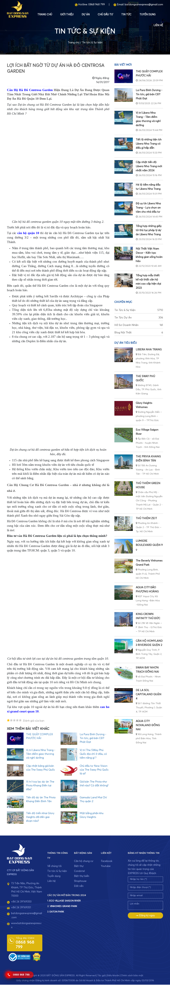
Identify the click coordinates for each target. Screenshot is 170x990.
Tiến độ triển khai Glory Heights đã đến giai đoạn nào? (40, 817)
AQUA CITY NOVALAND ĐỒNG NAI (148, 725)
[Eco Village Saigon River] (123, 435)
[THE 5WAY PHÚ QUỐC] (123, 381)
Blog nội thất (138, 332)
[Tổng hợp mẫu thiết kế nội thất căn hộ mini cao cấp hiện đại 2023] (123, 280)
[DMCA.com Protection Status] (36, 957)
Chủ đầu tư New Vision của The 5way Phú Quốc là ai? (94, 770)
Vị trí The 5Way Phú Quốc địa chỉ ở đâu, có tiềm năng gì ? (93, 754)
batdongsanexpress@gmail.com (144, 4)
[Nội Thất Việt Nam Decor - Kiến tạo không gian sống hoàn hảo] (123, 253)
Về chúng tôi (54, 866)
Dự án (86, 14)
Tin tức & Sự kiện (92, 42)
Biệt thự (79, 866)
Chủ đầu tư (105, 14)
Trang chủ (45, 14)
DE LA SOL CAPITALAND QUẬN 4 (148, 694)
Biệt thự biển (81, 876)
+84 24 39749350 (21, 901)
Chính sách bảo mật (132, 975)
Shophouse (80, 881)
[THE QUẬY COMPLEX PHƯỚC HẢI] (123, 76)
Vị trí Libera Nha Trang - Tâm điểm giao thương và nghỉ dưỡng (40, 754)
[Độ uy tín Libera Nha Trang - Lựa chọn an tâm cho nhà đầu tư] (123, 208)
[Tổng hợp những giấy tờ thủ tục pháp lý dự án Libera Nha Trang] (123, 231)
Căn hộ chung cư (83, 861)
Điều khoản (113, 975)
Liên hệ (158, 25)
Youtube (106, 866)
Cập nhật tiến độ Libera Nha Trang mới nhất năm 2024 (149, 166)
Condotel (79, 871)
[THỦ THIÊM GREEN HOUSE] (123, 488)
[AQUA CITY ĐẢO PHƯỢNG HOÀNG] (123, 592)
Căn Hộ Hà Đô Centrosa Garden (30, 90)
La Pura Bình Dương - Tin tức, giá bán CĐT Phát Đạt (93, 738)
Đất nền (79, 886)
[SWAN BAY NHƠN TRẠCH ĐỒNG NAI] (123, 673)
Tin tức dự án (138, 317)
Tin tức (126, 14)
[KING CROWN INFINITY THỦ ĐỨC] (123, 619)
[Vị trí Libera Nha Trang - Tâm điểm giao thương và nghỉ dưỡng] (123, 117)
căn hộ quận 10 (28, 233)
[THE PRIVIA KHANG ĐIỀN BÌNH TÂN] (123, 461)
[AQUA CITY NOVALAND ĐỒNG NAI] (123, 726)
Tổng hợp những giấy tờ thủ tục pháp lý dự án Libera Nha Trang (149, 230)
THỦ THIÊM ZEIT (146, 518)
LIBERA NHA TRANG (149, 349)
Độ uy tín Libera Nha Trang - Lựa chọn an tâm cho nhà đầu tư (148, 207)
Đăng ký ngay (146, 915)
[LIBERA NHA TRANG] (123, 354)
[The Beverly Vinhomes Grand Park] (123, 566)
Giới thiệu (67, 14)
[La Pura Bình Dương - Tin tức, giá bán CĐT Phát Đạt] (123, 95)
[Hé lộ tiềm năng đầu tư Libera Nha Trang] (123, 189)
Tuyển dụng (148, 14)
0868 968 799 (96, 4)
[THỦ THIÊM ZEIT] (123, 523)
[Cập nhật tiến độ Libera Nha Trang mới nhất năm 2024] (123, 167)
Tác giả (101, 975)
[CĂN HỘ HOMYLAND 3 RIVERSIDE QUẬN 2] (123, 646)
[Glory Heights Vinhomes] (123, 408)
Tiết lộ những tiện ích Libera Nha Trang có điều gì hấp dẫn (149, 143)
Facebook (106, 861)
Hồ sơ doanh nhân (138, 325)
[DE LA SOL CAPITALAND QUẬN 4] (123, 695)
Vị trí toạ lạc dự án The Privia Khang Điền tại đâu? (40, 785)
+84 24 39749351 (21, 907)
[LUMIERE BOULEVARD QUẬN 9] (123, 546)
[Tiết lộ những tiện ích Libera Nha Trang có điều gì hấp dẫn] (123, 144)
